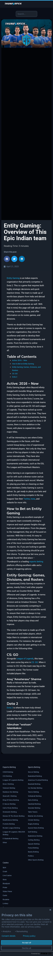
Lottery (5, 903)
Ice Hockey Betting (35, 788)
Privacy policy (29, 936)
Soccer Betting (33, 772)
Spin (4, 868)
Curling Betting (34, 840)
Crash (5, 871)
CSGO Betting (8, 772)
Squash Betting (34, 844)
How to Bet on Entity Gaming (23, 364)
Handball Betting (34, 804)
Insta (33, 499)
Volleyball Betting (34, 796)
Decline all (26, 948)
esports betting (36, 561)
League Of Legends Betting (13, 780)
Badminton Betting (35, 836)
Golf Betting (32, 832)
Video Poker (7, 891)
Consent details (8, 936)
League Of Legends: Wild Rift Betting (14, 833)
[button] (7, 259)
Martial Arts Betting (35, 816)
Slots (5, 880)
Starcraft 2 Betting (10, 796)
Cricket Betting (33, 820)
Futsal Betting (33, 848)
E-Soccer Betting (9, 804)
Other (5, 843)
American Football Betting (38, 780)
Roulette (6, 900)
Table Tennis (33, 812)
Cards (5, 895)
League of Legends (25, 658)
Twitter (27, 499)
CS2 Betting (7, 776)
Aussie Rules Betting (36, 828)
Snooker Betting (34, 808)
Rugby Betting (33, 824)
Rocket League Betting (11, 828)
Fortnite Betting (9, 824)
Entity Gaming (13, 278)
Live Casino (7, 875)
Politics (31, 856)
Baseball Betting (34, 784)
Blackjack (6, 884)
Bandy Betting (33, 852)
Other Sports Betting (36, 860)
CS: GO (15, 374)
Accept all (26, 942)
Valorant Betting (9, 788)
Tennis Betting (33, 792)
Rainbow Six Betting (10, 792)
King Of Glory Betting (11, 800)
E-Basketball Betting (10, 839)
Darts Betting (33, 800)
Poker (5, 887)
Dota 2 (14, 377)
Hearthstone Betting (10, 820)
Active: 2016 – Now (19, 360)
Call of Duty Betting (10, 808)
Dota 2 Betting (8, 784)
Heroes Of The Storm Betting (13, 816)
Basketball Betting (35, 776)
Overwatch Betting (10, 812)
